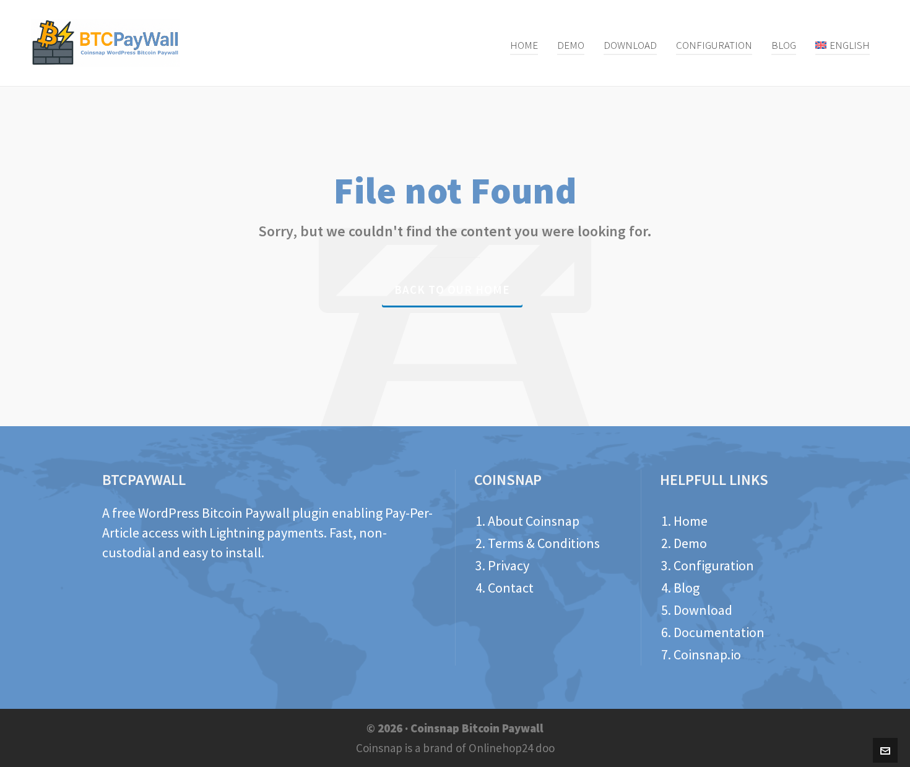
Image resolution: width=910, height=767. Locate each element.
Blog (687, 587)
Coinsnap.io (707, 654)
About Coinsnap (533, 520)
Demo (690, 543)
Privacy (508, 565)
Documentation (719, 632)
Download (703, 610)
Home (691, 520)
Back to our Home (452, 289)
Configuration (714, 565)
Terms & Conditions (544, 543)
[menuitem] (842, 43)
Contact (511, 587)
